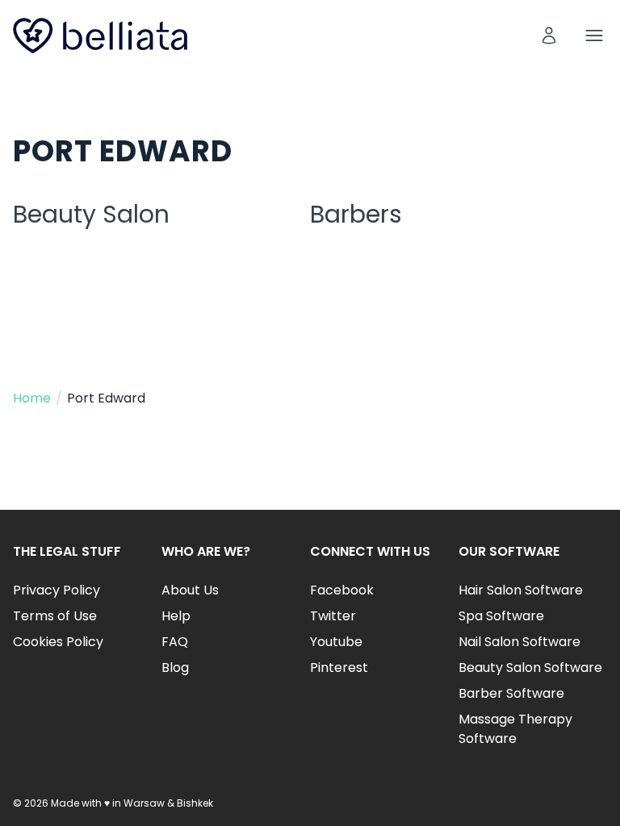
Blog (175, 667)
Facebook (342, 590)
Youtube (336, 641)
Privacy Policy (56, 590)
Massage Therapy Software (515, 729)
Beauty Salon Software (530, 667)
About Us (190, 590)
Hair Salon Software (521, 590)
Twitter (333, 616)
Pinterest (339, 667)
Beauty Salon (91, 214)
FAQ (174, 641)
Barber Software (511, 693)
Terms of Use (55, 616)
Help (176, 616)
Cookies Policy (58, 641)
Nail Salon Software (519, 641)
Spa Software (501, 616)
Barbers (356, 214)
